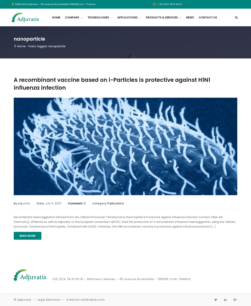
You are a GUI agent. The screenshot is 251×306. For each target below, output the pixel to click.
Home (21, 46)
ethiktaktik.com (93, 300)
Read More (27, 236)
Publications (115, 203)
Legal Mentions (48, 300)
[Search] (236, 17)
